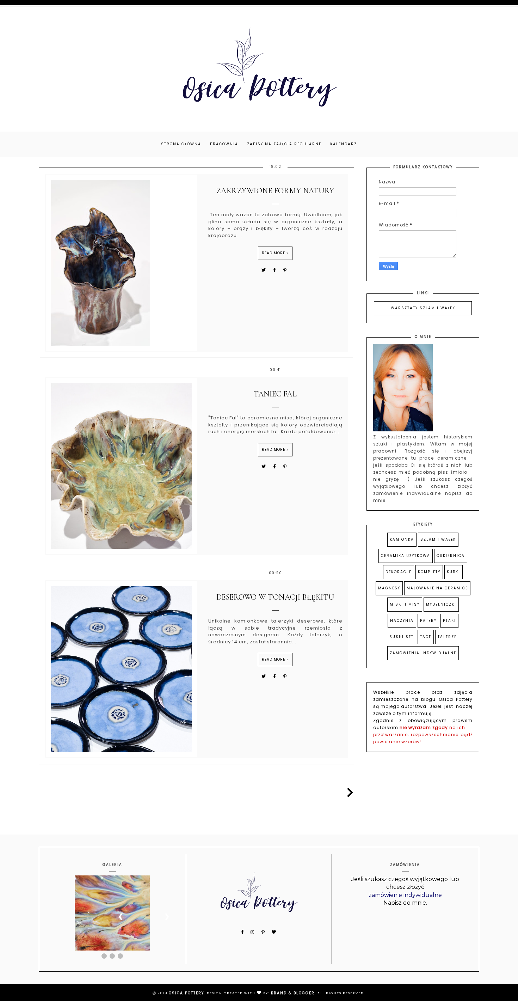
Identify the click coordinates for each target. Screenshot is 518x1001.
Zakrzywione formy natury (275, 190)
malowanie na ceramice (437, 588)
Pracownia (224, 144)
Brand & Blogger (293, 993)
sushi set (401, 636)
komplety (429, 572)
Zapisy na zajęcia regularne (284, 144)
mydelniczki (441, 604)
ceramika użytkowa (405, 555)
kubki (453, 572)
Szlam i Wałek (438, 539)
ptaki (449, 620)
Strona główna (181, 144)
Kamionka (402, 539)
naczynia (402, 620)
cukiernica (451, 555)
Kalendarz (343, 144)
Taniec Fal (275, 394)
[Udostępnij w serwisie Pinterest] (285, 270)
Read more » (275, 253)
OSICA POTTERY (186, 993)
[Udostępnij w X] (263, 270)
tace (425, 636)
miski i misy (405, 604)
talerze (447, 636)
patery (428, 620)
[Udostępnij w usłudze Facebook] (275, 270)
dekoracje (399, 572)
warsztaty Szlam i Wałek (423, 308)
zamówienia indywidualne (423, 653)
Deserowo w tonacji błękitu (275, 597)
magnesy (389, 588)
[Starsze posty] (348, 792)
